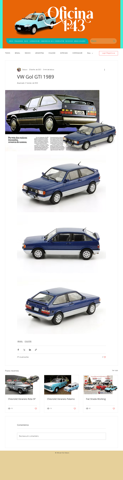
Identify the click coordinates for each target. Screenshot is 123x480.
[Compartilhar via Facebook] (18, 350)
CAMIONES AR (45, 41)
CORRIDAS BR (77, 53)
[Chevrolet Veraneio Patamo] (61, 385)
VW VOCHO (69, 41)
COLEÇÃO (52, 53)
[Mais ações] (104, 69)
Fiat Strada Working (96, 399)
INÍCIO (11, 41)
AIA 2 (52, 41)
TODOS (7, 53)
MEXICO (28, 53)
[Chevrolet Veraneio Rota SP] (22, 385)
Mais (89, 53)
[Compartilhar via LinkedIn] (30, 350)
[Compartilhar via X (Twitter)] (24, 350)
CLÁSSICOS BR (34, 41)
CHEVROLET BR (59, 41)
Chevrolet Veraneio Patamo (61, 399)
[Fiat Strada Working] (100, 385)
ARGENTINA (39, 53)
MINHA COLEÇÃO (79, 41)
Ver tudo (115, 371)
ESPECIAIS (64, 53)
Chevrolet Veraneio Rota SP (22, 399)
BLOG (26, 41)
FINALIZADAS (18, 41)
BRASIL (17, 53)
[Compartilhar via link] (36, 350)
